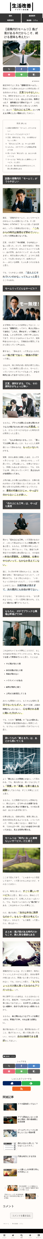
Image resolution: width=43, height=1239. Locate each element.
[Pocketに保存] (9, 74)
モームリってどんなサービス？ (18, 134)
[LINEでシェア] (21, 74)
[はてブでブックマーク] (34, 69)
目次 (18, 123)
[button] (34, 74)
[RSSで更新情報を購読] (21, 1089)
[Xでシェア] (9, 69)
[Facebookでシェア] (21, 69)
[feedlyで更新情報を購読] (31, 1083)
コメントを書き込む (21, 1216)
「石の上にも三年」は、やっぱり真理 (21, 144)
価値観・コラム (10, 1056)
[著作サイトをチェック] (12, 1083)
